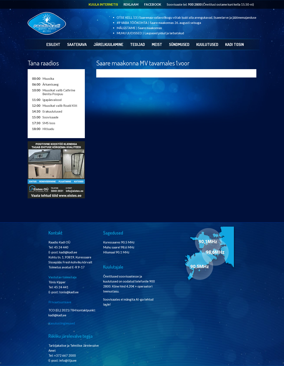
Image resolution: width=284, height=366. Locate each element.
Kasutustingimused (61, 323)
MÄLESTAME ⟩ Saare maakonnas (139, 28)
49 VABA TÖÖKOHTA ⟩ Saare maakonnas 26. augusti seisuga (159, 23)
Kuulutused (207, 44)
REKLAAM (130, 4)
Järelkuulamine (108, 44)
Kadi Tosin (234, 44)
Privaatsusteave (59, 302)
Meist (157, 44)
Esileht (53, 44)
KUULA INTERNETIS (103, 4)
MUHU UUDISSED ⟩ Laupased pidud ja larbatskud (150, 33)
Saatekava (77, 44)
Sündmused (179, 44)
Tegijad (137, 44)
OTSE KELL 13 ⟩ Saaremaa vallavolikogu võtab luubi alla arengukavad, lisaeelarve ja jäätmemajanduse (186, 17)
